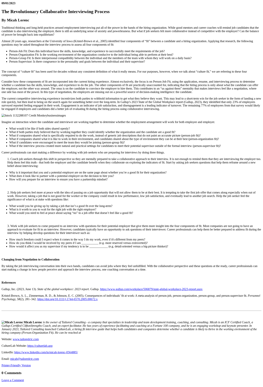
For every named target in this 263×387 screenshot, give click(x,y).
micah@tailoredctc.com (24, 358)
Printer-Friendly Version (16, 365)
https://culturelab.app (40, 345)
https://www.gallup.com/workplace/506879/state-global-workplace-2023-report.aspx (151, 289)
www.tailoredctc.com (26, 339)
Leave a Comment (13, 380)
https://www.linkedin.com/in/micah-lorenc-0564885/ (46, 352)
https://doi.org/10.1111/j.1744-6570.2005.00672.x (67, 299)
